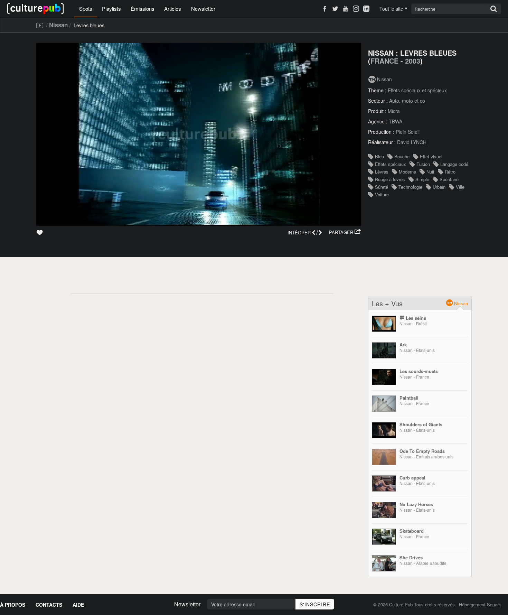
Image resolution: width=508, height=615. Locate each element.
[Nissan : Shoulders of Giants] (384, 430)
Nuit (430, 171)
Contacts (49, 604)
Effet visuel (431, 156)
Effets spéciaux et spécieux (417, 90)
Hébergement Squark (480, 604)
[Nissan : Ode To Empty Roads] (384, 457)
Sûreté (381, 187)
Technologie (410, 187)
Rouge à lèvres (390, 179)
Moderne (407, 171)
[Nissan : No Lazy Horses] (384, 510)
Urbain (439, 187)
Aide (78, 604)
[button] (345, 232)
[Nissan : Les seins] (384, 324)
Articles (172, 8)
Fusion (423, 164)
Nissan (58, 25)
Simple (422, 179)
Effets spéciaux (390, 164)
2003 (412, 61)
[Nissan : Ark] (384, 350)
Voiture (382, 194)
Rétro (450, 171)
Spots (85, 8)
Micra (394, 111)
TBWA (395, 121)
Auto (394, 100)
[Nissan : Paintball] (384, 403)
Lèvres (381, 171)
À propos (12, 604)
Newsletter (203, 8)
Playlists (111, 8)
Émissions (142, 8)
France (384, 61)
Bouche (402, 156)
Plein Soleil (408, 131)
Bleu (379, 156)
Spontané (449, 179)
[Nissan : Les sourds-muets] (384, 377)
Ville (460, 187)
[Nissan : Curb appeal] (384, 483)
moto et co (413, 100)
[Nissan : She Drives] (384, 563)
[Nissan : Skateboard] (384, 537)
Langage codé (454, 164)
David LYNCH (411, 142)
